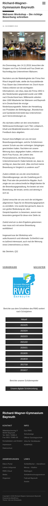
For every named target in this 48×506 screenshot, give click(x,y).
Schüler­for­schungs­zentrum (34, 474)
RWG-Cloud (7, 471)
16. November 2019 (10, 26)
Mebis (5, 474)
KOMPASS (28, 445)
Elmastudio (17, 500)
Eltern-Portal (7, 464)
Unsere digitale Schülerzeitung (24, 389)
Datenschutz (7, 448)
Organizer (6, 478)
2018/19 (24, 359)
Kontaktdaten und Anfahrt (12, 441)
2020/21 (24, 348)
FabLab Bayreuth (31, 478)
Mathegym (28, 471)
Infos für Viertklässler (32, 441)
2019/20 (24, 353)
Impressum (7, 444)
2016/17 (24, 370)
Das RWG (28, 431)
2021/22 (24, 342)
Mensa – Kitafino (30, 467)
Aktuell (24, 319)
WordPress (14, 498)
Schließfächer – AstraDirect (34, 464)
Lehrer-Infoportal (9, 467)
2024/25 (24, 325)
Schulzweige (29, 434)
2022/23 (24, 336)
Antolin (26, 481)
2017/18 (24, 365)
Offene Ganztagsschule (33, 437)
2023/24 (24, 331)
